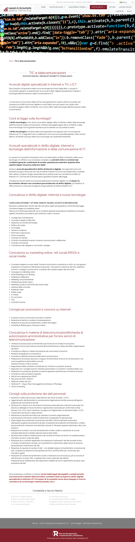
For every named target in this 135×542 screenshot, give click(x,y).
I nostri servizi (97, 7)
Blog (129, 11)
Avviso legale (76, 523)
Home (43, 7)
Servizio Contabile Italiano (22, 497)
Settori (112, 7)
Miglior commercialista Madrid (23, 499)
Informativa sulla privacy (92, 523)
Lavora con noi (125, 7)
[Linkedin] (2, 30)
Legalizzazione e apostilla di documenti (66, 502)
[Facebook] (2, 22)
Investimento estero (77, 7)
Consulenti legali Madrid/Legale (63, 499)
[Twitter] (2, 26)
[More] (2, 43)
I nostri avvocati (56, 7)
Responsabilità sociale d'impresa (63, 504)
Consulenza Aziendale (21, 504)
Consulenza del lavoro (59, 497)
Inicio (11, 61)
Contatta (120, 11)
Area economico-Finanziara (23, 502)
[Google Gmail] (2, 39)
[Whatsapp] (2, 35)
